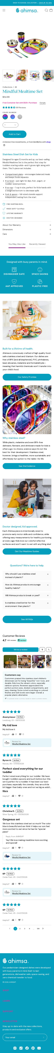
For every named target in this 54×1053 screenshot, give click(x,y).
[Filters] (42, 649)
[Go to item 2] (24, 661)
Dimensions (8, 229)
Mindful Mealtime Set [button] (21, 744)
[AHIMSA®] (27, 10)
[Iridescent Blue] (12, 117)
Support (8, 1011)
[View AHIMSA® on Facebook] (27, 1048)
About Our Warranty (12, 225)
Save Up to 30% (40, 3)
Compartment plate (14, 174)
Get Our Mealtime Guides (27, 551)
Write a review (20, 649)
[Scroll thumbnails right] (48, 661)
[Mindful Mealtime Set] (8, 75)
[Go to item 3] (38, 661)
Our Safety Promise (27, 377)
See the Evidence (27, 466)
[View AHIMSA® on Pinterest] (33, 1048)
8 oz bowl (9, 181)
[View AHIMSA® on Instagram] (15, 1048)
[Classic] (20, 117)
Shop (6, 990)
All (16, 87)
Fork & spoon (11, 194)
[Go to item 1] (10, 661)
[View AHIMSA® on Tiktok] (21, 1048)
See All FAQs (27, 619)
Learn (6, 1000)
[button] (46, 10)
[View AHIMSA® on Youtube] (39, 1048)
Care (5, 234)
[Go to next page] (44, 928)
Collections (7, 87)
